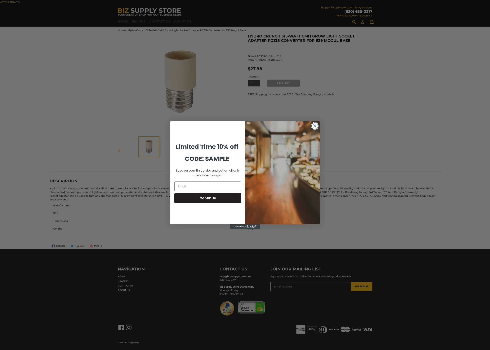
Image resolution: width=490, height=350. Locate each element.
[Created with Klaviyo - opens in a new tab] (245, 226)
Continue (207, 198)
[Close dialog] (314, 126)
